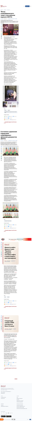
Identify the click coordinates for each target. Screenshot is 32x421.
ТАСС (16, 272)
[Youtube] (6, 413)
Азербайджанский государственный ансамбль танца (10, 112)
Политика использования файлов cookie (22, 408)
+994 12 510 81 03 (3, 392)
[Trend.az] (3, 6)
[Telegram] (8, 413)
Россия (5, 110)
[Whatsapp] (1, 413)
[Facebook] (3, 413)
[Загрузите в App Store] (3, 416)
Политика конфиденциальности (21, 406)
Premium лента (3, 398)
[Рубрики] (30, 6)
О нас (17, 397)
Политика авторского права (20, 407)
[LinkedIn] (10, 413)
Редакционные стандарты (20, 400)
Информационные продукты (4, 406)
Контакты (18, 399)
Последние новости (3, 397)
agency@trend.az (3, 393)
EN (27, 419)
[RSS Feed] (12, 413)
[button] (1, 25)
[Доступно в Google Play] (8, 416)
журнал (9, 110)
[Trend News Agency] (3, 386)
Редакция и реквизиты (19, 398)
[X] (5, 413)
